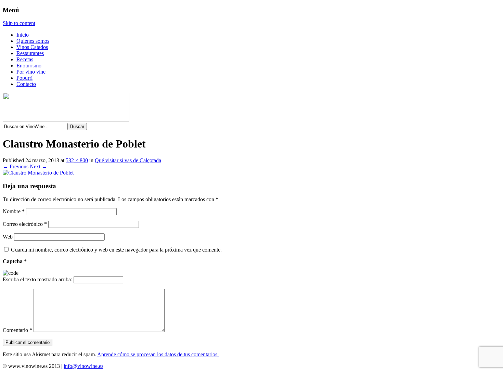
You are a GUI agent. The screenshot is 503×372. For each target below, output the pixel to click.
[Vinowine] (66, 120)
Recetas (24, 59)
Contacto (26, 84)
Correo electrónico (25, 224)
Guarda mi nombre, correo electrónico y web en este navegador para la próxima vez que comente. (116, 250)
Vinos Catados (32, 47)
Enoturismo (28, 65)
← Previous (15, 166)
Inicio (22, 35)
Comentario (17, 330)
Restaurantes (30, 53)
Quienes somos (32, 41)
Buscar (77, 126)
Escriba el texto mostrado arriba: (37, 279)
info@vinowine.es (83, 366)
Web (8, 237)
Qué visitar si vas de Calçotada (128, 160)
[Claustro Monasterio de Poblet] (38, 173)
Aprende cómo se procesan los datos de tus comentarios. (158, 354)
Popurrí (24, 78)
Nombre (14, 211)
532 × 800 (77, 160)
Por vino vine (31, 72)
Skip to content (19, 23)
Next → (38, 166)
